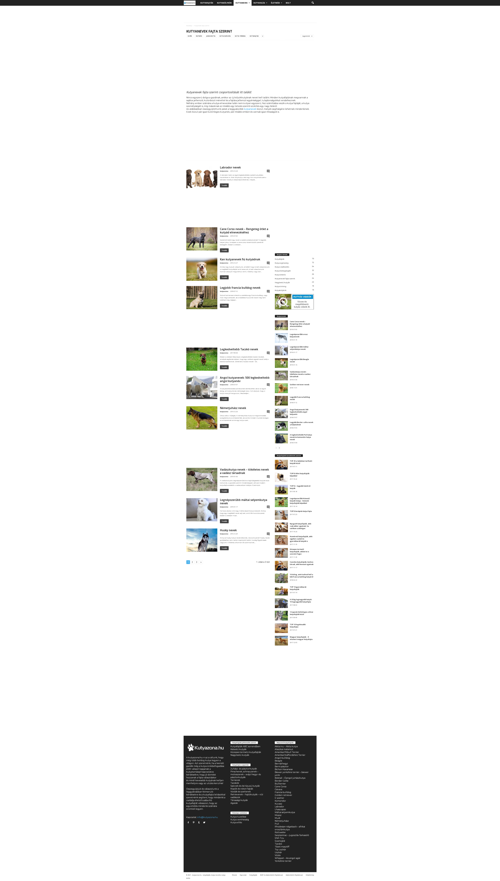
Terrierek (235, 780)
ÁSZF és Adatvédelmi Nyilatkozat (271, 875)
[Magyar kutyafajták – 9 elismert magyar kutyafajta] (281, 641)
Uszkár (278, 852)
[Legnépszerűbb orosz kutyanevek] (281, 338)
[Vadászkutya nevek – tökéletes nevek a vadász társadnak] (201, 479)
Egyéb (190, 36)
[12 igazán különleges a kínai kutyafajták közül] (281, 616)
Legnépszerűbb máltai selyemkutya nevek (243, 501)
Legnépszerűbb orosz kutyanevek (299, 335)
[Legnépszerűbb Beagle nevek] (281, 363)
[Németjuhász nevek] (201, 417)
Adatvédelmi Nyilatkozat (294, 875)
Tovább (224, 185)
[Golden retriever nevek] (281, 388)
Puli (277, 824)
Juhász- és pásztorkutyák (243, 768)
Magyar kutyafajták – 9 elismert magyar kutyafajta (301, 638)
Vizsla (277, 855)
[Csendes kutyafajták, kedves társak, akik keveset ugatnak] (281, 566)
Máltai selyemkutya (285, 812)
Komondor (280, 801)
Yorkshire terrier (283, 861)
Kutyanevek (242, 3)
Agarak (234, 803)
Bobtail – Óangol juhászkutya (290, 778)
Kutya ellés (236, 822)
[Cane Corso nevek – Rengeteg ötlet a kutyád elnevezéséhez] (201, 238)
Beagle (278, 761)
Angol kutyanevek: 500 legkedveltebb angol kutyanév (245, 379)
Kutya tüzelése (238, 817)
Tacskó (278, 844)
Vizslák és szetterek (240, 791)
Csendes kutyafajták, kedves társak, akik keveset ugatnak (301, 563)
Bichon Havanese (284, 769)
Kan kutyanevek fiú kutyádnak (240, 259)
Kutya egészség (225, 36)
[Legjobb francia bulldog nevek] (201, 297)
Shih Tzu (279, 838)
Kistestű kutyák (238, 749)
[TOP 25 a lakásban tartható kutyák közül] (281, 465)
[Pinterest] (194, 822)
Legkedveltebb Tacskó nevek (239, 349)
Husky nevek (228, 530)
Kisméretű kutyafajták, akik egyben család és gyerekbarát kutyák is (301, 538)
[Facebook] (189, 822)
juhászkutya (210, 36)
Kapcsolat (243, 875)
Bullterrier (280, 783)
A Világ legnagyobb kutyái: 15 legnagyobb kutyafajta (301, 600)
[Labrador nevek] (201, 177)
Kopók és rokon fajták (241, 789)
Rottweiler (280, 832)
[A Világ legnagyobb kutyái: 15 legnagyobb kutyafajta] (281, 603)
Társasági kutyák (239, 800)
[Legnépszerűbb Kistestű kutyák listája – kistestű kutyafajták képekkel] (281, 502)
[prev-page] (276, 447)
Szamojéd (280, 841)
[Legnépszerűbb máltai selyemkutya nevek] (201, 509)
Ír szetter (279, 798)
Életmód (275, 3)
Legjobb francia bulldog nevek (240, 288)
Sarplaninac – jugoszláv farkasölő (292, 835)
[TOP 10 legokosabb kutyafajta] (281, 628)
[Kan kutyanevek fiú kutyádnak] (201, 269)
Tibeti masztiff (282, 846)
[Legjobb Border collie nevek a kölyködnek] (281, 426)
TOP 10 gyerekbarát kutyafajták (298, 588)
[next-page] (279, 447)
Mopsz (278, 815)
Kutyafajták (206, 3)
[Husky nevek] (201, 540)
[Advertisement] (250, 14)
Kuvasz (278, 804)
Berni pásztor (282, 766)
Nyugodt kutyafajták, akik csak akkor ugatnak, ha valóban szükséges (300, 526)
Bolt (288, 3)
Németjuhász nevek (233, 408)
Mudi (277, 818)
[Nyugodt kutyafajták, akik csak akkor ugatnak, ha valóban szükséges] (281, 527)
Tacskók (234, 783)
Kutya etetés (280, 275)
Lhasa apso (280, 809)
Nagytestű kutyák (282, 282)
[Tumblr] (199, 822)
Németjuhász (282, 821)
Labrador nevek (230, 167)
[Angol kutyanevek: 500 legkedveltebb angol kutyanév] (201, 387)
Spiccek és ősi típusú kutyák (245, 786)
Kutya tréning (240, 36)
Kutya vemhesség (239, 819)
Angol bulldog (282, 758)
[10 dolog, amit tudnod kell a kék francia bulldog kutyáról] (281, 578)
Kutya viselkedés (282, 267)
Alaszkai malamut (284, 749)
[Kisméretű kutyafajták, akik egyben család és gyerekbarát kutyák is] (281, 540)
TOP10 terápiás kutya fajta (301, 511)
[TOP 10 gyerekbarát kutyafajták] (281, 591)
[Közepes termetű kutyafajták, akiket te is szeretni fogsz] (281, 553)
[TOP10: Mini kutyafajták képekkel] (281, 477)
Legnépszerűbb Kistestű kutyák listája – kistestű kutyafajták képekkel (300, 500)
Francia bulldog (283, 792)
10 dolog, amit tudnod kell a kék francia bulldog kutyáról (301, 575)
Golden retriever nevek (299, 384)
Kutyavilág (259, 3)
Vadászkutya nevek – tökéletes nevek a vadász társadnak (244, 471)
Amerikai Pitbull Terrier (287, 752)
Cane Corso (280, 786)
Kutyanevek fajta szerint (285, 279)
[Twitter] (204, 822)
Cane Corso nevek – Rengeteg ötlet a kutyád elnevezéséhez (244, 230)
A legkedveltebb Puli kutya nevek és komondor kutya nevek (301, 437)
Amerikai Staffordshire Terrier (290, 755)
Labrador (279, 806)
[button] (312, 3)
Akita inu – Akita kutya (286, 746)
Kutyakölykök (224, 3)
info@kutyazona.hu (207, 817)
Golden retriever (283, 795)
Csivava (278, 789)
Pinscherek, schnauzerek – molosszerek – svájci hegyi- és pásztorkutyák (245, 774)
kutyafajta (208, 794)
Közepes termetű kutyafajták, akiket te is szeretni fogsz (299, 551)
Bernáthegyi (281, 763)
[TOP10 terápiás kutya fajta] (281, 515)
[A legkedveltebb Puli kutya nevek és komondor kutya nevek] (281, 438)
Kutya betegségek (283, 271)
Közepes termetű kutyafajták (245, 752)
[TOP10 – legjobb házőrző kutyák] (281, 490)
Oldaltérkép (310, 875)
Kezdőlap (189, 26)
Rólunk (234, 875)
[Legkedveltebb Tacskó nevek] (201, 359)
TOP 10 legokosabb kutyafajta (298, 625)
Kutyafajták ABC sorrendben (245, 746)
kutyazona (224, 171)
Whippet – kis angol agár (287, 858)
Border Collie (281, 781)
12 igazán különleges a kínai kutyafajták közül (301, 613)
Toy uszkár (280, 849)
